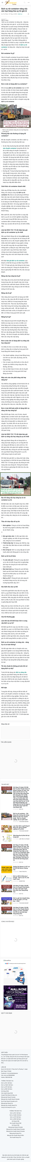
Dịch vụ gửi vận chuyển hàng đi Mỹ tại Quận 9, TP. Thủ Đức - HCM (21, 899)
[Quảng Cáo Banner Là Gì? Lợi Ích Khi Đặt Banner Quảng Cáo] (6, 869)
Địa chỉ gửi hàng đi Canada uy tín (9, 1101)
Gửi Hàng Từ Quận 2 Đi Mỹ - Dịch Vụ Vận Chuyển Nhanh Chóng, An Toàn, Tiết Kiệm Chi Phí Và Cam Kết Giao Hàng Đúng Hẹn (21, 910)
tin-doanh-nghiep (23, 821)
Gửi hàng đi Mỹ (5, 1091)
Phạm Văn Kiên (17, 1157)
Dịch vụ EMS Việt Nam (6, 1089)
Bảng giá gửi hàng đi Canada (8, 1097)
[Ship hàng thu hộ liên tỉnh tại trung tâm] (6, 838)
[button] (24, 2)
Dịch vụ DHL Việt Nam (6, 1083)
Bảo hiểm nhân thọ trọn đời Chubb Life (12, 1155)
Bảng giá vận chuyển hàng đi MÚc (15, 1135)
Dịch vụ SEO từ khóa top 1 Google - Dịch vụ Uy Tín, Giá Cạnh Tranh (21, 877)
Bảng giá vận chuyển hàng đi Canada (10, 1099)
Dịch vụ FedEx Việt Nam (7, 1085)
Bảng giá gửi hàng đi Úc (7, 1103)
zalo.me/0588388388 (9, 1075)
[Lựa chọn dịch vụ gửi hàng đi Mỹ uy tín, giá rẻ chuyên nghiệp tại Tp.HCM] (6, 829)
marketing (22, 881)
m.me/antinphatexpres (12, 1073)
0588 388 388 (8, 1077)
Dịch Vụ (21, 809)
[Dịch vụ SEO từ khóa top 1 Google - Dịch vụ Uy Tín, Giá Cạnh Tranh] (6, 879)
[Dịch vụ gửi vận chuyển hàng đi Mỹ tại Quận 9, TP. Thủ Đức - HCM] (6, 901)
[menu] (2, 2)
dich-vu (20, 14)
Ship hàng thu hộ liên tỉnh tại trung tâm (21, 836)
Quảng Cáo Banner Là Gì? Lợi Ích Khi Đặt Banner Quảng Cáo (21, 868)
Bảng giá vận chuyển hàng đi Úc (9, 1105)
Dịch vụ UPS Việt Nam (6, 1087)
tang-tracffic (23, 871)
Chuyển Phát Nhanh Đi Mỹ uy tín (9, 1095)
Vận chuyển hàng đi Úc (15, 1137)
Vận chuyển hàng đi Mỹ (7, 1093)
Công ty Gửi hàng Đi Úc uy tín (8, 1107)
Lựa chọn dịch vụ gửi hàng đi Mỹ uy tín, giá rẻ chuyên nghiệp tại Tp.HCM (21, 827)
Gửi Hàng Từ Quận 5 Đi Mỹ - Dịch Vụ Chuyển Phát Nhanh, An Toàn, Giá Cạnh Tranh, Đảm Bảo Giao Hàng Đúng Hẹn (21, 889)
